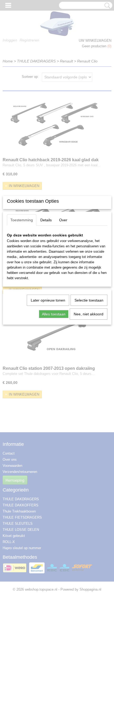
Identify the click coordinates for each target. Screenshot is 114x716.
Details (46, 220)
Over (63, 220)
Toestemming (21, 220)
